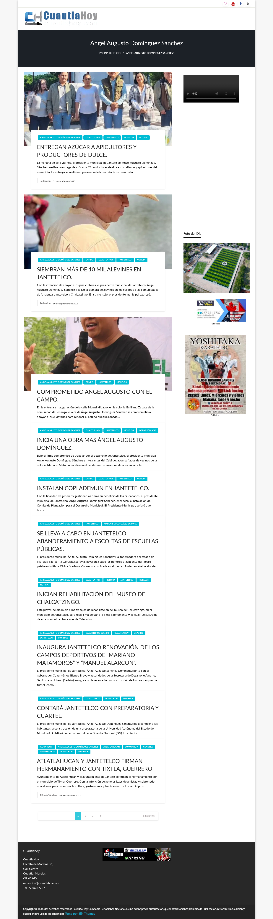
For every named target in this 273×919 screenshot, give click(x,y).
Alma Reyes (46, 747)
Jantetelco (112, 137)
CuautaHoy (131, 747)
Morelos (129, 137)
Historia (110, 580)
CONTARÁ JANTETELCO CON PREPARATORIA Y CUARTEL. (98, 712)
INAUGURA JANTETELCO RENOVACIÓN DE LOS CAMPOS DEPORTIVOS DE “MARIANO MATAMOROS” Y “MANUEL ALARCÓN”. (98, 655)
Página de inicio (110, 53)
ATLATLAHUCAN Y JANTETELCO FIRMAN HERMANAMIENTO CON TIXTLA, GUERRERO (94, 765)
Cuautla (148, 747)
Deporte (138, 633)
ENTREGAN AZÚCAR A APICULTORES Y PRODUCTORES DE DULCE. (86, 151)
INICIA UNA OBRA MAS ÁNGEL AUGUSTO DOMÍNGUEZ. (90, 444)
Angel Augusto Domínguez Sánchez (60, 137)
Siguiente (148, 816)
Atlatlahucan (111, 747)
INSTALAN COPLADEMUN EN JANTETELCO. (93, 488)
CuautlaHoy (121, 633)
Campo (89, 260)
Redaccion (45, 181)
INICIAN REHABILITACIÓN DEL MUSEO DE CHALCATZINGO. (91, 598)
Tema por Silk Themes (80, 913)
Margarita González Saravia (120, 524)
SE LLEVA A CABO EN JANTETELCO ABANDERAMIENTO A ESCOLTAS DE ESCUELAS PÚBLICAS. (97, 541)
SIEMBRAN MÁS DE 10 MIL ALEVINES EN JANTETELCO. (89, 273)
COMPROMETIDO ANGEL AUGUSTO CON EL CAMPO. (94, 396)
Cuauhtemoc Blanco (97, 633)
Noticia (143, 137)
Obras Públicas (147, 430)
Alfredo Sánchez (49, 795)
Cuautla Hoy (93, 137)
